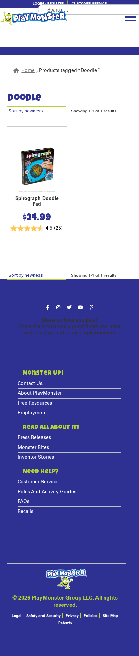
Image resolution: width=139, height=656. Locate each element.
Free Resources (35, 403)
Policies (91, 616)
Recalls (25, 511)
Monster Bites (33, 447)
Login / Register (48, 3)
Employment (32, 413)
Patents (65, 623)
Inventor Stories (36, 457)
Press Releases (34, 437)
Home (28, 70)
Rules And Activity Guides (47, 492)
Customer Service (89, 3)
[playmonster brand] (49, 18)
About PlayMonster (40, 393)
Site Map (110, 616)
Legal (16, 616)
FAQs (23, 501)
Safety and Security (43, 616)
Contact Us (30, 383)
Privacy (72, 616)
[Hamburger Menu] (130, 17)
